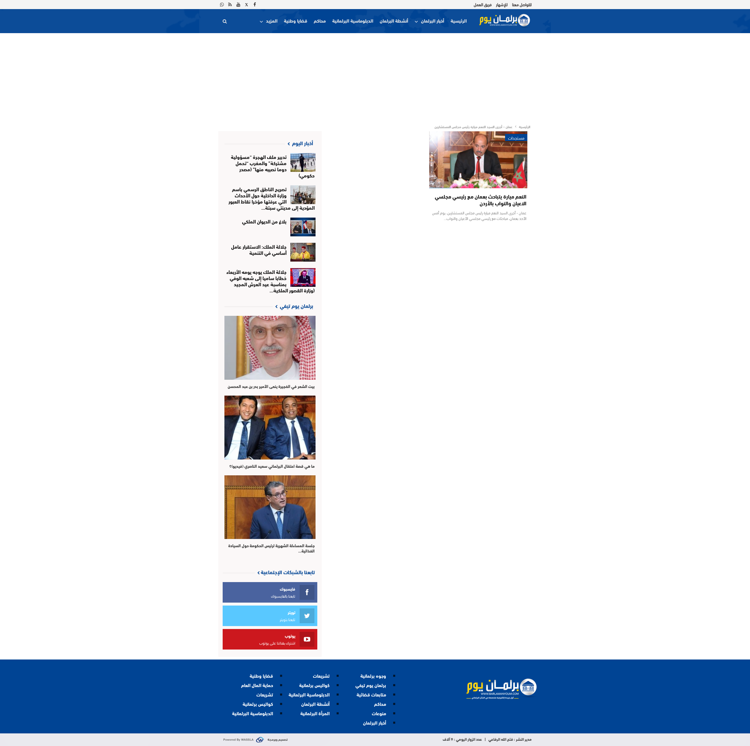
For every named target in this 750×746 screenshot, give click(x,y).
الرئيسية (459, 20)
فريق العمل (483, 4)
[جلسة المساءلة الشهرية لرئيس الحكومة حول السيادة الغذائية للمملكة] (270, 507)
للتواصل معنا (522, 4)
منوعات (379, 713)
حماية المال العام (257, 685)
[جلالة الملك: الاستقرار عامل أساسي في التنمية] (303, 252)
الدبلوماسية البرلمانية (352, 20)
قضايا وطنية (295, 20)
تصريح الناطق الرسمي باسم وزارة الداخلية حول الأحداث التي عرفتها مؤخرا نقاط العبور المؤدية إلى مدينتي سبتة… (272, 198)
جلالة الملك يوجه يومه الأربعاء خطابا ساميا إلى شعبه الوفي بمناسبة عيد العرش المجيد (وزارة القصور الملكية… (270, 280)
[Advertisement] (375, 77)
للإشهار (502, 4)
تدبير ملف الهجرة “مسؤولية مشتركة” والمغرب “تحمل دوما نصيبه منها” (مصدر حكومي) (273, 165)
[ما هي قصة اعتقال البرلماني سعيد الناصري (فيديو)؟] (270, 428)
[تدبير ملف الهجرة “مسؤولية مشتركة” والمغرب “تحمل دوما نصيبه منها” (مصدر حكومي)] (303, 162)
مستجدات (516, 137)
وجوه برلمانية (373, 675)
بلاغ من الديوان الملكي (264, 221)
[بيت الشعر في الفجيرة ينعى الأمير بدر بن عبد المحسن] (270, 348)
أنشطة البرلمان (394, 20)
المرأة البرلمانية (315, 713)
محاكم (320, 20)
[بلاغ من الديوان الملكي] (303, 227)
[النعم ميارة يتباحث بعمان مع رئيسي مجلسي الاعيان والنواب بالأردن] (478, 159)
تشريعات (321, 675)
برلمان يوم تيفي (370, 685)
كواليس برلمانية (314, 685)
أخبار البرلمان (432, 20)
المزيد (271, 20)
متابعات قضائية (371, 694)
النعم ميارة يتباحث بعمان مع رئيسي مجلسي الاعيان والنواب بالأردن (480, 199)
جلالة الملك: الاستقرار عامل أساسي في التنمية (259, 249)
